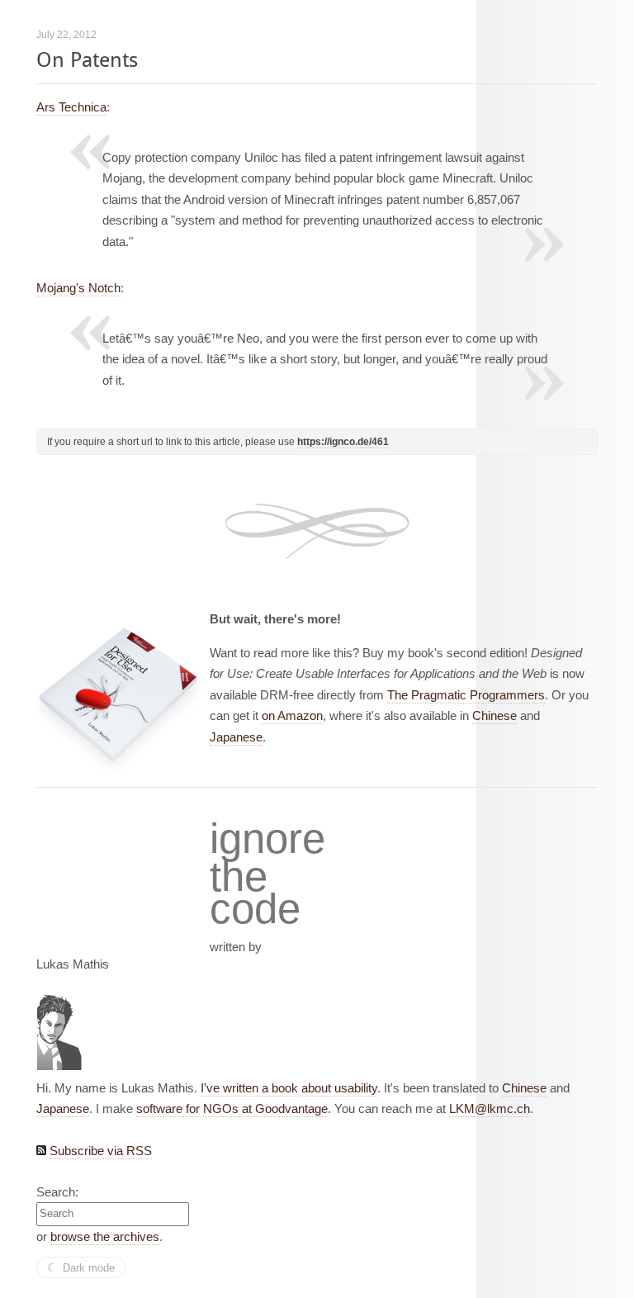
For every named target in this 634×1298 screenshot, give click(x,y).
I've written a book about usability (289, 1088)
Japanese (236, 737)
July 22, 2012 (66, 34)
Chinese (494, 715)
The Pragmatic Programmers (466, 695)
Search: (57, 1192)
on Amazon (292, 715)
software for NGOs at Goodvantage (232, 1108)
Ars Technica (71, 107)
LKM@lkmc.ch (489, 1108)
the (238, 877)
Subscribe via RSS (101, 1151)
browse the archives (104, 1236)
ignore (267, 839)
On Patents (87, 60)
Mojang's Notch (78, 288)
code (255, 909)
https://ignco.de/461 (343, 442)
